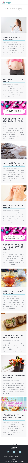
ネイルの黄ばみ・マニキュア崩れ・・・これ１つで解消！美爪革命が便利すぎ (13, 247)
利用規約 (14, 459)
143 (20, 442)
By (10, 42)
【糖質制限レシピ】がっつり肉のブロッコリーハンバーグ (13, 336)
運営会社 (5, 456)
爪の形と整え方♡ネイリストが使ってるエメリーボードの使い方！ (13, 121)
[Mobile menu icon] (26, 2)
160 (16, 444)
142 (16, 442)
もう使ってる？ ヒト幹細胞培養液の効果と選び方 (14, 376)
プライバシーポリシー (19, 456)
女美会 (4, 42)
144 (23, 442)
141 (12, 442)
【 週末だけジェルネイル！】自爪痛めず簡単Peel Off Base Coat (13, 417)
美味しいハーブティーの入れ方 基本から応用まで (14, 292)
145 (9, 444)
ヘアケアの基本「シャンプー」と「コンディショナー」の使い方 (14, 164)
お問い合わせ (11, 456)
